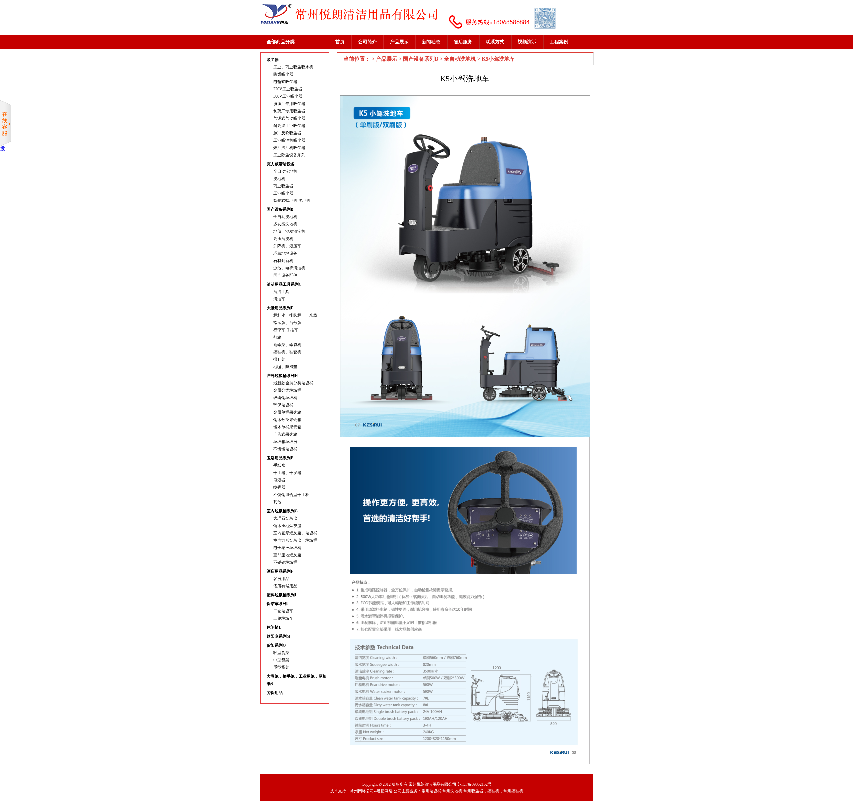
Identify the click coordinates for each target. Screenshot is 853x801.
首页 (340, 41)
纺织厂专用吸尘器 (289, 103)
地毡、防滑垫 (285, 366)
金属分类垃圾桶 (287, 390)
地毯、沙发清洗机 (289, 231)
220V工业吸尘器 (287, 89)
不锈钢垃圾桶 (285, 449)
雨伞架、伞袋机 (287, 344)
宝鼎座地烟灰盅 (287, 555)
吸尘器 (273, 59)
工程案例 (559, 41)
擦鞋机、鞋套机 (287, 352)
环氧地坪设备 (285, 253)
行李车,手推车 (285, 330)
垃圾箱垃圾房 (285, 441)
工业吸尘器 (283, 193)
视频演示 (527, 41)
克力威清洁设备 (281, 164)
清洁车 (279, 299)
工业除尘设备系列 (289, 155)
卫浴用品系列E (280, 458)
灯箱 (277, 337)
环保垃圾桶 (283, 405)
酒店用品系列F (280, 571)
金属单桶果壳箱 (287, 412)
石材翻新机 (283, 260)
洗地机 (279, 178)
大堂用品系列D (280, 308)
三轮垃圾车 (283, 618)
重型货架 (281, 667)
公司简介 (367, 41)
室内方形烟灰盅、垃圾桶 (295, 540)
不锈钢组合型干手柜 (291, 494)
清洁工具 (281, 291)
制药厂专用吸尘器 (289, 111)
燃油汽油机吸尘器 (289, 147)
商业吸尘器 (283, 186)
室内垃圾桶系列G (282, 511)
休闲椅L (274, 627)
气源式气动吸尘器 (289, 118)
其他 (277, 502)
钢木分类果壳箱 (287, 419)
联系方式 (495, 41)
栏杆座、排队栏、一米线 (295, 315)
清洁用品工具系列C (284, 284)
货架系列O (276, 645)
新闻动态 (431, 41)
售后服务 (463, 41)
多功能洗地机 (285, 224)
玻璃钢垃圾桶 (285, 397)
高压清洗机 (283, 238)
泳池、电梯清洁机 (289, 268)
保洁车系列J (278, 603)
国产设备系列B (280, 209)
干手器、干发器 (287, 472)
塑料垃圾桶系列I (281, 595)
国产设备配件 (285, 275)
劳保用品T (276, 692)
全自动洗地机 (285, 171)
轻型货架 (281, 652)
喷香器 (279, 487)
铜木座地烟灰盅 (287, 525)
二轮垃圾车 (283, 611)
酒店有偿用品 (285, 586)
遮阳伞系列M (278, 636)
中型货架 (281, 660)
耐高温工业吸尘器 (289, 125)
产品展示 (399, 41)
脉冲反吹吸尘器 (287, 133)
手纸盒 (279, 465)
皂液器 (279, 480)
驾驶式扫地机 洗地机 (291, 200)
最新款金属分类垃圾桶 (293, 383)
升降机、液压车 (287, 246)
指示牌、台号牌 (287, 322)
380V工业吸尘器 (287, 96)
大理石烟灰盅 (285, 518)
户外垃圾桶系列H (282, 375)
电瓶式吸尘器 (285, 81)
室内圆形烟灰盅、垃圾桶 (295, 533)
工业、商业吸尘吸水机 (293, 67)
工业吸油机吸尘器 (289, 140)
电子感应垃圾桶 (287, 547)
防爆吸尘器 (283, 74)
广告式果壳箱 (285, 434)
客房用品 (281, 578)
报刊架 (279, 359)
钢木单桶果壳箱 (287, 427)
